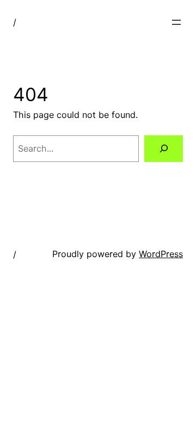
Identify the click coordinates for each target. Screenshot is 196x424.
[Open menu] (176, 22)
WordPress (161, 253)
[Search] (163, 148)
